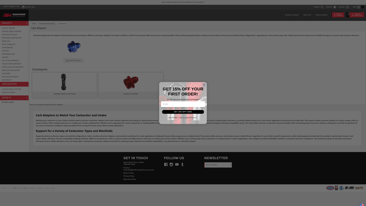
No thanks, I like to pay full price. (183, 117)
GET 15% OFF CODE (183, 112)
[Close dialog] (204, 85)
